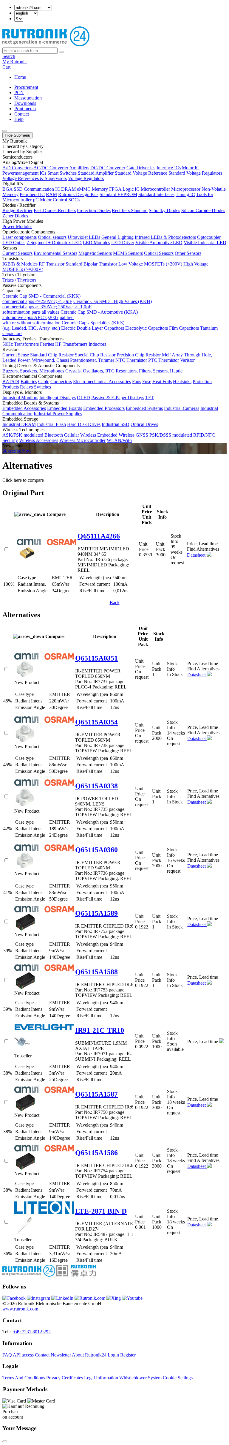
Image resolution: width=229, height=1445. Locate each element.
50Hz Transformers (20, 344)
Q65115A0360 (96, 850)
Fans (136, 381)
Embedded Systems (144, 408)
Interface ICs (169, 167)
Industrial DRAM (19, 424)
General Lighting (117, 237)
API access (23, 1354)
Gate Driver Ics (140, 167)
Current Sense (15, 354)
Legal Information (101, 1377)
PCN (19, 92)
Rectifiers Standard (130, 210)
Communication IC (42, 189)
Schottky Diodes (164, 210)
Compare (56, 514)
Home (20, 77)
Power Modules (17, 226)
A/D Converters (17, 167)
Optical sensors (52, 237)
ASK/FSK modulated (22, 435)
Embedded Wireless (115, 435)
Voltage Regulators (86, 178)
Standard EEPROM (118, 194)
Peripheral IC (32, 194)
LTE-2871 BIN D (101, 1211)
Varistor (187, 360)
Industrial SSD (115, 424)
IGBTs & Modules (20, 263)
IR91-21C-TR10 (99, 1030)
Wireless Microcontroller (82, 440)
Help (19, 119)
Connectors (61, 381)
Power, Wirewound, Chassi (43, 360)
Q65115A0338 (96, 786)
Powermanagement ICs (24, 173)
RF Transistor (51, 263)
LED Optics (13, 242)
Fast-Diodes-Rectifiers (55, 210)
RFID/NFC (204, 435)
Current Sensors (17, 253)
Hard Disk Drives (83, 424)
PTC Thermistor (163, 360)
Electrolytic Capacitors (146, 328)
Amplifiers (79, 167)
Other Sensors (188, 253)
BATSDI (10, 381)
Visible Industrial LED (205, 242)
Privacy (53, 1377)
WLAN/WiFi (119, 440)
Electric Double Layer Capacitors (92, 328)
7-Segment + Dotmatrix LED (54, 242)
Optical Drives (144, 424)
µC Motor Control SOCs (56, 199)
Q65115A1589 (96, 913)
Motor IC (190, 167)
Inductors (97, 344)
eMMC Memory (92, 189)
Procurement (26, 87)
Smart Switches (62, 173)
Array (177, 354)
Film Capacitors (184, 328)
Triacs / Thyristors (19, 279)
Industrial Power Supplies (58, 413)
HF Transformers (71, 344)
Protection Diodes (94, 210)
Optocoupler (209, 237)
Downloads (25, 103)
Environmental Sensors (55, 253)
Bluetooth (53, 435)
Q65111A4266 (99, 536)
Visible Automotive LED (158, 242)
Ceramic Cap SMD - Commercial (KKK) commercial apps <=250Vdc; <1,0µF (41, 298)
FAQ (7, 1354)
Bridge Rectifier (17, 210)
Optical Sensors (159, 253)
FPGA (115, 189)
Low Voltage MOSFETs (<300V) (150, 263)
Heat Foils (162, 381)
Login (113, 1354)
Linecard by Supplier (22, 151)
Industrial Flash (51, 424)
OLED (83, 397)
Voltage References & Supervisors (34, 178)
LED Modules (96, 242)
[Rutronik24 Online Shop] (45, 44)
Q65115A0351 (96, 658)
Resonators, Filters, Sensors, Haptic (149, 370)
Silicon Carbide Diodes (203, 210)
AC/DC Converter (50, 167)
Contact (21, 113)
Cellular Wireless (80, 435)
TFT (149, 397)
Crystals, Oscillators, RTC (89, 370)
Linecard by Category (23, 146)
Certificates (72, 1377)
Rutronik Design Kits (78, 194)
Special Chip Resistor (95, 354)
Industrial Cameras (181, 408)
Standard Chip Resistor (52, 354)
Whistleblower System (140, 1377)
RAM (51, 194)
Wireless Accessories (38, 440)
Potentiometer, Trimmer (92, 360)
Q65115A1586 (96, 1153)
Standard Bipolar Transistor (91, 263)
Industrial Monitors (20, 397)
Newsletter (61, 1354)
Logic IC (131, 189)
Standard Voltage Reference (141, 173)
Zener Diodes (15, 215)
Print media (25, 108)
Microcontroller (155, 189)
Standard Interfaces (156, 194)
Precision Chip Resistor (139, 354)
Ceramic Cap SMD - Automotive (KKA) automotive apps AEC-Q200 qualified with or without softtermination (70, 317)
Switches (42, 386)
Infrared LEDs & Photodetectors (165, 237)
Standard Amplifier (96, 173)
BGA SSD (12, 189)
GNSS (142, 435)
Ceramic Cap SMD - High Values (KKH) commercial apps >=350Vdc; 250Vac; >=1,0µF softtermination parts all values (77, 307)
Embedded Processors (104, 408)
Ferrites (47, 344)
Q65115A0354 (96, 722)
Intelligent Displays (57, 397)
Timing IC (185, 194)
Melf (166, 354)
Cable (43, 381)
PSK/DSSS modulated (170, 435)
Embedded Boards (64, 408)
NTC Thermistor (131, 360)
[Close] (4, 1441)
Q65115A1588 (96, 972)
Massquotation (28, 97)
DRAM (68, 189)
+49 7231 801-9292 (32, 1331)
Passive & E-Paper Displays (117, 397)
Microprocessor (185, 189)
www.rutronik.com (20, 1308)
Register (128, 1354)
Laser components (19, 237)
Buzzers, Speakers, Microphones (33, 370)
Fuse (146, 381)
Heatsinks (182, 381)
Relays (26, 386)
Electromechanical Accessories (102, 381)
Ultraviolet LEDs (84, 237)
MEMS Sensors (128, 253)
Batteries (29, 381)
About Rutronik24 (89, 1354)
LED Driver (122, 242)
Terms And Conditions (23, 1377)
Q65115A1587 (96, 1094)
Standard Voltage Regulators (195, 173)
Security (10, 440)
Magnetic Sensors (95, 253)
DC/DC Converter (107, 167)
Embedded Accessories (24, 408)
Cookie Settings (178, 1377)
